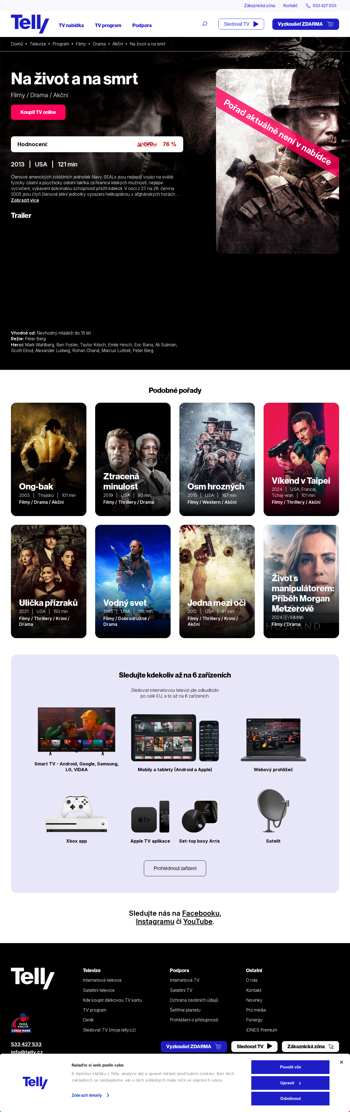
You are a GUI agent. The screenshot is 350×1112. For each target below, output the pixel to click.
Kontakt (290, 5)
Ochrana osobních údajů (194, 1000)
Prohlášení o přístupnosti (194, 1019)
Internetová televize (102, 980)
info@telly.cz (27, 1052)
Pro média (256, 1010)
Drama (99, 44)
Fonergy (254, 1019)
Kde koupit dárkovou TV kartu (112, 1000)
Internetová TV (185, 980)
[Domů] (30, 24)
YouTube (197, 921)
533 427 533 (26, 1044)
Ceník (88, 1019)
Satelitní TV (181, 990)
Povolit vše (290, 1067)
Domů (17, 44)
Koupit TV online (38, 112)
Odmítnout (290, 1098)
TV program (108, 25)
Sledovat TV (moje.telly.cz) (109, 1030)
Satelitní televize (99, 990)
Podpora (142, 25)
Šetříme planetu (185, 1010)
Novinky (254, 1000)
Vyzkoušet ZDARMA (301, 24)
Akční (117, 44)
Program (60, 44)
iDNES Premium (261, 1030)
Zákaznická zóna (259, 5)
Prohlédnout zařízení (175, 868)
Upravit (287, 1083)
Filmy (81, 44)
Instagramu (155, 921)
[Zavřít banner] (341, 1062)
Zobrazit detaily (87, 1095)
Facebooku (201, 913)
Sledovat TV (237, 24)
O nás (252, 980)
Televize (38, 44)
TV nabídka (71, 25)
